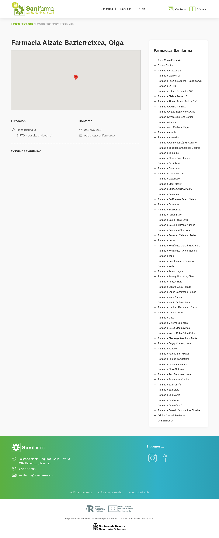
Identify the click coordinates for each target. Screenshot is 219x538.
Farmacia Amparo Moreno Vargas (175, 117)
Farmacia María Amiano (170, 297)
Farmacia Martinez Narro (171, 312)
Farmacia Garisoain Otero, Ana (174, 230)
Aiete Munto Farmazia (169, 60)
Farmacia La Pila (167, 86)
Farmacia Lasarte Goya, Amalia (174, 287)
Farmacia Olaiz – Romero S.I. (173, 96)
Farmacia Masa (166, 317)
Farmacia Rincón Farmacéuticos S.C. (178, 101)
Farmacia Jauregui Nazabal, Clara (176, 276)
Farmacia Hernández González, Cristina (179, 245)
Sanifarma (107, 8)
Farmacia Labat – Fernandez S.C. (176, 91)
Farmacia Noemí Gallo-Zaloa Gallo (176, 333)
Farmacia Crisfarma (168, 194)
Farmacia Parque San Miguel (173, 353)
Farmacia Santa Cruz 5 (170, 405)
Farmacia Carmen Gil (169, 75)
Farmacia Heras (166, 240)
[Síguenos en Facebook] (165, 460)
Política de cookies (81, 492)
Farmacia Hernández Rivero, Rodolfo (177, 250)
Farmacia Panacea (168, 348)
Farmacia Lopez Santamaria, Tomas (177, 292)
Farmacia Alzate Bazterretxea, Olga (176, 111)
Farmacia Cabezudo (169, 168)
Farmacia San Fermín (169, 384)
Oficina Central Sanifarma (171, 415)
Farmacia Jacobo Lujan (170, 271)
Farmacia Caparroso (169, 178)
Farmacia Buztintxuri (169, 163)
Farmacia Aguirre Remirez (172, 106)
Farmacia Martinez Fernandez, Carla (177, 307)
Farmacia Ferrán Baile (170, 214)
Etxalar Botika (165, 65)
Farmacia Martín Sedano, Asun (174, 302)
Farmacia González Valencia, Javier (177, 235)
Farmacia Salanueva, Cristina (173, 379)
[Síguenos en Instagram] (152, 460)
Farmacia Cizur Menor (169, 184)
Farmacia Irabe (166, 256)
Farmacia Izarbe (166, 266)
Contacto (180, 9)
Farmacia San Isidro (168, 389)
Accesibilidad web (138, 492)
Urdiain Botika (165, 420)
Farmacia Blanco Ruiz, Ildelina (174, 158)
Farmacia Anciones (168, 122)
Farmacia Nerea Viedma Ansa (174, 328)
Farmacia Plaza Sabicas (171, 369)
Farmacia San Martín (169, 395)
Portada (15, 23)
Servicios (125, 8)
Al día (142, 8)
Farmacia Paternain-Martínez (173, 364)
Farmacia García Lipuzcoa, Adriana (176, 225)
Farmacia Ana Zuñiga (169, 70)
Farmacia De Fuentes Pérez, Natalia (177, 199)
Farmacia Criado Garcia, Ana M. (175, 189)
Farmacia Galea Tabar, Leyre (173, 220)
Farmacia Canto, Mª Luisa (171, 173)
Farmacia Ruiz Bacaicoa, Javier (175, 374)
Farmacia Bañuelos (168, 153)
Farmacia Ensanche (168, 204)
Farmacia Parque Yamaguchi (173, 359)
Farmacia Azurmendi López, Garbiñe (177, 142)
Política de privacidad (109, 492)
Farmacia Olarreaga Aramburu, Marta (177, 338)
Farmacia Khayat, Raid (170, 281)
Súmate (201, 9)
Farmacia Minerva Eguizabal (173, 323)
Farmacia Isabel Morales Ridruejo (176, 261)
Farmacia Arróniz (167, 132)
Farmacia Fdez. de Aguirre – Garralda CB (180, 81)
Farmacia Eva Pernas (169, 209)
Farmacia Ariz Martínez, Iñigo (173, 127)
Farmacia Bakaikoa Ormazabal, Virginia (179, 148)
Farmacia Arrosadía (168, 137)
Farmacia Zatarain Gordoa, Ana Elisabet (179, 410)
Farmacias (27, 23)
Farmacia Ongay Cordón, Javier (175, 343)
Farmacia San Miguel (169, 400)
